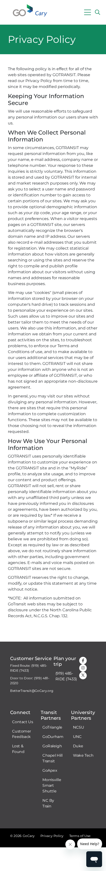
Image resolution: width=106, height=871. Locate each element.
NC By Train (48, 803)
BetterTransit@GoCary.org (31, 691)
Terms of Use (79, 836)
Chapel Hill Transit (52, 758)
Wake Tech (83, 755)
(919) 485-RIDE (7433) (66, 676)
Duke (78, 746)
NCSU (78, 727)
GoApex (49, 770)
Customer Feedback (21, 734)
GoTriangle (52, 727)
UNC (77, 736)
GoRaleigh (52, 746)
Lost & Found (18, 749)
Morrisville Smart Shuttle (51, 785)
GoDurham (52, 736)
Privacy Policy (52, 836)
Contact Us (22, 722)
